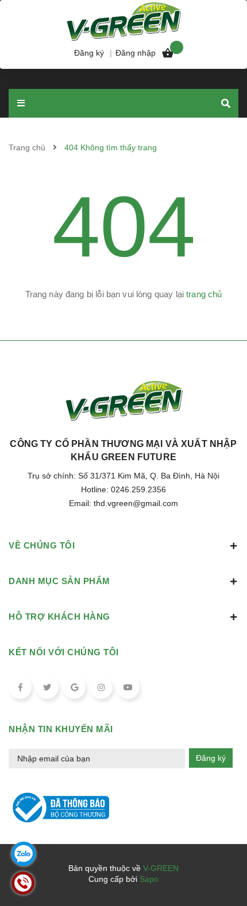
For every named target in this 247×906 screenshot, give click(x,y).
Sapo (149, 879)
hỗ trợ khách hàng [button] (59, 616)
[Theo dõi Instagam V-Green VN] (101, 687)
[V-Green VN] (123, 20)
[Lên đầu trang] (218, 866)
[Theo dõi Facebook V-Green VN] (20, 687)
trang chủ (204, 294)
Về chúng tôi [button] (42, 545)
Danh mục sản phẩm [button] (59, 581)
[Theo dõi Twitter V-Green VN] (47, 687)
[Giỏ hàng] (167, 55)
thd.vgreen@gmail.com (136, 503)
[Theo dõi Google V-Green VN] (74, 687)
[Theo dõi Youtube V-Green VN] (128, 687)
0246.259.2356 (138, 489)
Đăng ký (211, 758)
